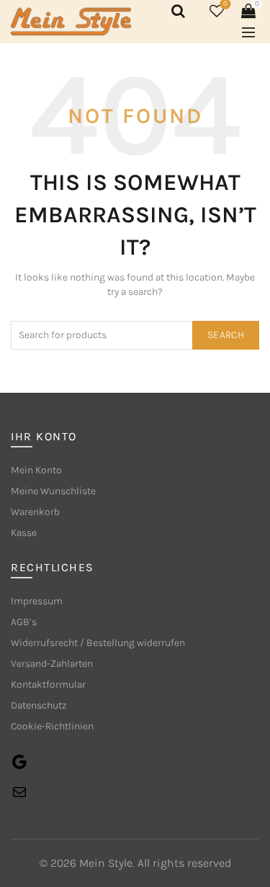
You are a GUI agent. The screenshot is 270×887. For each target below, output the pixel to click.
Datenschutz (39, 705)
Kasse (24, 533)
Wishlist (225, 4)
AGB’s (24, 622)
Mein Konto (36, 470)
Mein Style (105, 863)
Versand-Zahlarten (52, 664)
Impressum (37, 601)
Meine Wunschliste (53, 491)
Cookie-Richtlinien (52, 726)
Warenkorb (35, 512)
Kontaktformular (48, 684)
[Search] (176, 11)
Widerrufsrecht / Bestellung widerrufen (98, 643)
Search (225, 335)
